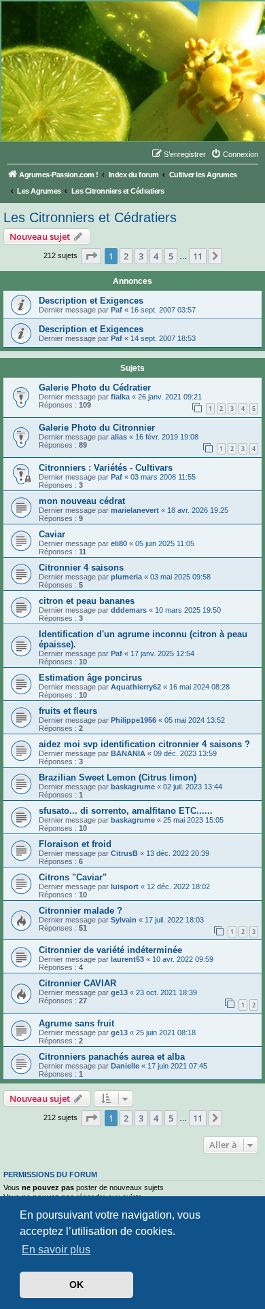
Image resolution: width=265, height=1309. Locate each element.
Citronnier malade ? (80, 910)
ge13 (119, 992)
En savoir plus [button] (56, 1249)
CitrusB (124, 853)
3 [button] (141, 256)
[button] (91, 256)
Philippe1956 (133, 720)
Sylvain (124, 920)
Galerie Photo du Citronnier (97, 428)
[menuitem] (234, 154)
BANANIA (128, 753)
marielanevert (135, 510)
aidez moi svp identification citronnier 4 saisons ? (144, 744)
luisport (125, 886)
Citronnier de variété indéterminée (110, 950)
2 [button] (126, 256)
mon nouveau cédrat (82, 501)
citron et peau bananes (87, 601)
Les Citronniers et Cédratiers (90, 217)
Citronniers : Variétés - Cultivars (106, 468)
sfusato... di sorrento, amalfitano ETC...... (126, 811)
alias (119, 437)
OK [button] (76, 1284)
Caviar (52, 534)
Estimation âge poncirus (90, 678)
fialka (120, 397)
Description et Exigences (91, 300)
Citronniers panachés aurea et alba (112, 1057)
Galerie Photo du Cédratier (95, 387)
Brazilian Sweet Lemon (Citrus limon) (117, 777)
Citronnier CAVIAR (77, 983)
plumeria (126, 577)
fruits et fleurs (68, 711)
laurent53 (127, 959)
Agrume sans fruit (76, 1023)
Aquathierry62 (136, 687)
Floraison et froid (75, 844)
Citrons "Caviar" (73, 877)
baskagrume (133, 787)
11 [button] (197, 256)
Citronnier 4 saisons (81, 567)
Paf (116, 310)
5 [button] (171, 256)
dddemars (129, 610)
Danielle (125, 1066)
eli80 (119, 543)
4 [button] (156, 256)
